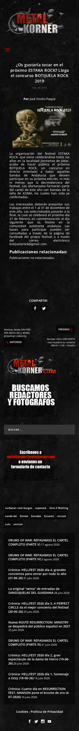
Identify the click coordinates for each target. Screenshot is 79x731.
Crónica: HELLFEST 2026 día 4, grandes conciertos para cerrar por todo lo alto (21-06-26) (37, 574)
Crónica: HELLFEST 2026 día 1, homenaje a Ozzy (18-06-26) (38, 676)
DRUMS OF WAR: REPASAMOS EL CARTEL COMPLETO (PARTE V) (38, 542)
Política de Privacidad (47, 711)
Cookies (22, 711)
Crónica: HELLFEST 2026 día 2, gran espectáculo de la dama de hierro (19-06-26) (38, 659)
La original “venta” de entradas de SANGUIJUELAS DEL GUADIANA (33, 591)
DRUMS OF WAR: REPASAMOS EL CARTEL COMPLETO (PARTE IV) (38, 557)
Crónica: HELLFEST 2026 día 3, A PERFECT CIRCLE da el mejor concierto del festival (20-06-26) (38, 607)
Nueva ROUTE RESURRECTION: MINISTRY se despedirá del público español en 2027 (39, 624)
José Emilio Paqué (43, 99)
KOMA (27, 193)
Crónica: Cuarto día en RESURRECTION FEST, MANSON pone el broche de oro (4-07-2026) (39, 693)
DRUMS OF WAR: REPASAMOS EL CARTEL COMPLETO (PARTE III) (38, 642)
